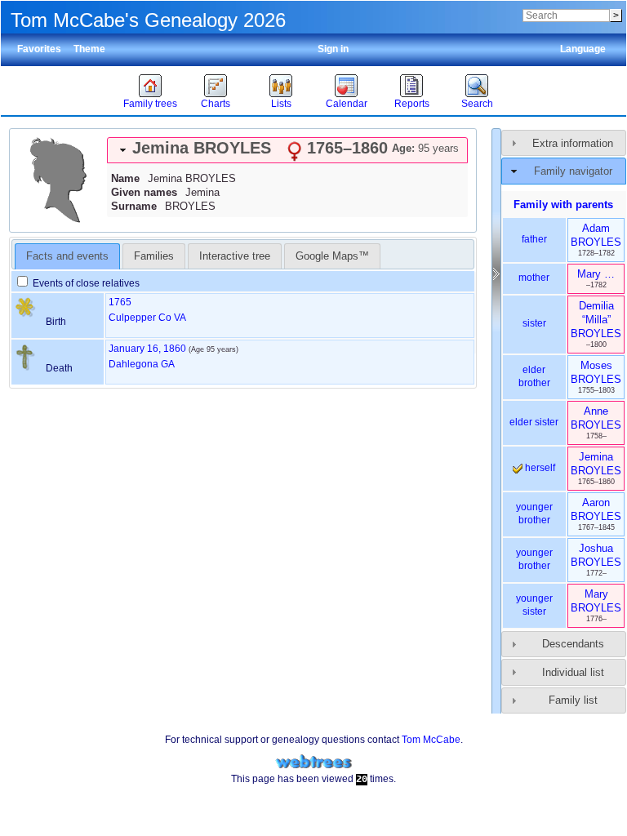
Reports (411, 103)
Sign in (333, 49)
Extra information (572, 143)
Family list (573, 700)
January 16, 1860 (147, 348)
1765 (120, 302)
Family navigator (573, 171)
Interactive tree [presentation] (234, 256)
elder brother (534, 376)
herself (538, 468)
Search (477, 103)
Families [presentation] (154, 256)
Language (583, 49)
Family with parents (563, 204)
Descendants (573, 644)
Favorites (39, 49)
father (534, 239)
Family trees (150, 103)
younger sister (534, 605)
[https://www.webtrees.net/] (313, 762)
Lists (281, 103)
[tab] (287, 150)
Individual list (573, 672)
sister (534, 323)
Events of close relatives (85, 283)
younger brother (534, 513)
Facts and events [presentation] (67, 256)
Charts (215, 103)
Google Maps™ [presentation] (332, 256)
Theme (89, 49)
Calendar (346, 103)
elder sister (533, 422)
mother (533, 277)
